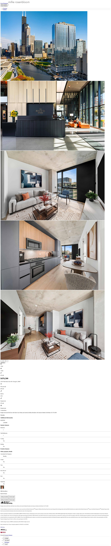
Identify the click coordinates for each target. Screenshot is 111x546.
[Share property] (7, 361)
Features (4, 9)
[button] (55, 46)
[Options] (2, 361)
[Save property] (4, 361)
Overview (5, 8)
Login (2, 6)
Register (5, 6)
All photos (3, 362)
